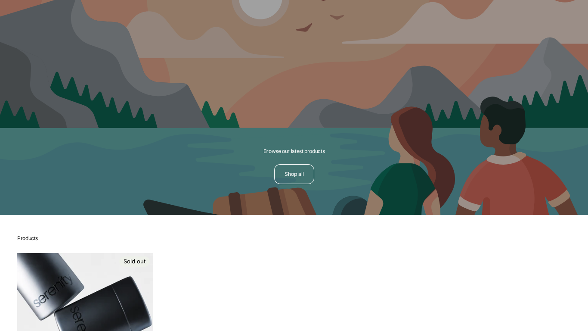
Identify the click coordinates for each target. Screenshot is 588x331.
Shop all (294, 174)
